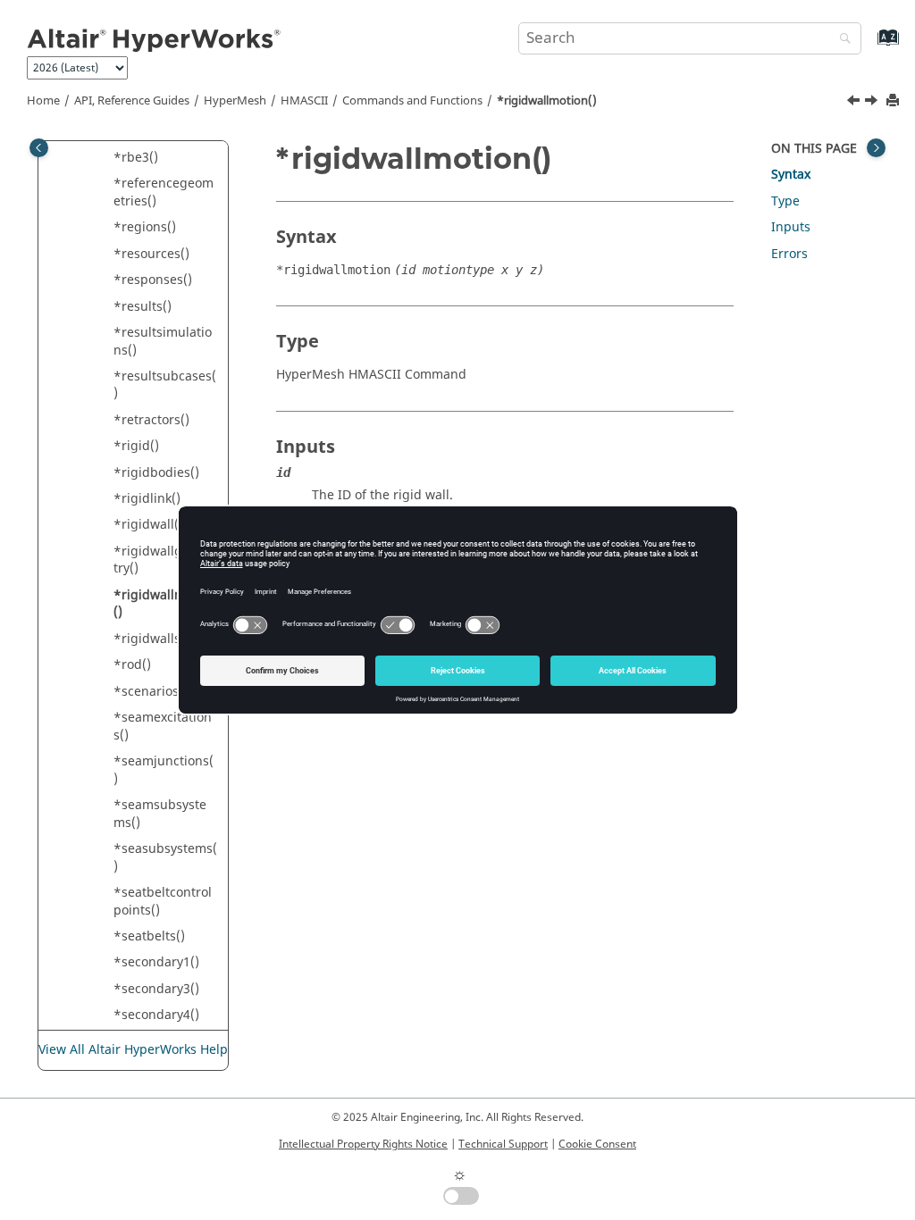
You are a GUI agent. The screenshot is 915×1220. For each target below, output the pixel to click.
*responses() (152, 280)
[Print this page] (894, 101)
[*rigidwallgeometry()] (855, 102)
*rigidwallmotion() (547, 101)
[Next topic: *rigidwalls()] (873, 102)
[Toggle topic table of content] (876, 147)
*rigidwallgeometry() (164, 560)
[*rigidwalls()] (873, 102)
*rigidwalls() (151, 639)
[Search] (841, 39)
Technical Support (503, 1144)
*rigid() (136, 446)
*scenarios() (150, 691)
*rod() (132, 665)
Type (785, 201)
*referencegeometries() (163, 192)
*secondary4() (156, 1015)
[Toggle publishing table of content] (38, 147)
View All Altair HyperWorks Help (133, 1049)
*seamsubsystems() (159, 814)
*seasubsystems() (165, 858)
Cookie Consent (597, 1144)
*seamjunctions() (163, 770)
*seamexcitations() (162, 726)
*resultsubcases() (164, 385)
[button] (106, 158)
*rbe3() (135, 157)
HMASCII (304, 101)
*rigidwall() (148, 524)
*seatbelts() (149, 936)
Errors (789, 254)
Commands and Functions (412, 101)
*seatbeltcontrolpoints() (162, 901)
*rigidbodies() (156, 473)
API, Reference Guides (131, 101)
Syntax (790, 174)
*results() (142, 306)
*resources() (151, 254)
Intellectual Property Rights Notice (363, 1144)
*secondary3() (156, 989)
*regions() (144, 227)
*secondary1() (156, 962)
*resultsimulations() (162, 341)
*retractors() (151, 420)
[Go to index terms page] (869, 46)
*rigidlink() (146, 498)
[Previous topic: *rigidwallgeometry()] (855, 102)
